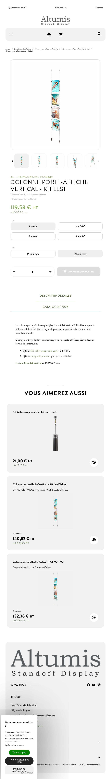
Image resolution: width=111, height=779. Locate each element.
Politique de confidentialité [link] (19, 770)
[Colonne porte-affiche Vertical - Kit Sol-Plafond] (55, 511)
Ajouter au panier (78, 271)
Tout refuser (27, 772)
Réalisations (61, 7)
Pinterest (99, 684)
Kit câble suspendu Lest (43, 351)
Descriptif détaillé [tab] (55, 295)
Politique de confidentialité (89, 764)
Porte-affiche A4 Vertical (29, 363)
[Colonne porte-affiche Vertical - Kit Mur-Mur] (55, 589)
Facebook (88, 684)
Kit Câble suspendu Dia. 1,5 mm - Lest (34, 412)
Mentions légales (69, 764)
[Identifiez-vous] (49, 35)
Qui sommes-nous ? (17, 7)
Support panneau (40, 356)
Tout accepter (19, 752)
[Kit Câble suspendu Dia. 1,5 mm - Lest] (55, 433)
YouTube (94, 684)
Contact (99, 7)
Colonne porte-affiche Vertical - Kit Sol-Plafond (40, 484)
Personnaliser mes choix (19, 760)
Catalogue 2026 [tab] (55, 307)
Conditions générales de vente (47, 764)
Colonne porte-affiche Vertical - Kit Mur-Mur (38, 562)
